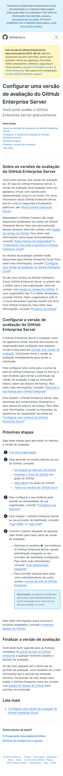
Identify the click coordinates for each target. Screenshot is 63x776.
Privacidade (38, 757)
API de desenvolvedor (17, 762)
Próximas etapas (12, 140)
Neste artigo (9, 123)
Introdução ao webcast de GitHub (35, 469)
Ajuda (18, 760)
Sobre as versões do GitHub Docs (36, 487)
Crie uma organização (22, 452)
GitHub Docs (17, 37)
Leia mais (8, 147)
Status (11, 760)
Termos (27, 757)
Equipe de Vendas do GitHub (37, 289)
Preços (50, 760)
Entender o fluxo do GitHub (31, 474)
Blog (46, 762)
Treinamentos (35, 762)
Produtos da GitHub (43, 309)
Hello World (21, 483)
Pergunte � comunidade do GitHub (25, 736)
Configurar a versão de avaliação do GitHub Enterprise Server (26, 136)
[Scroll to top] (56, 769)
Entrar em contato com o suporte (24, 740)
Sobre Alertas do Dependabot (33, 241)
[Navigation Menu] (56, 37)
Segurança (52, 757)
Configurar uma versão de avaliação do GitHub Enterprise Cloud (31, 267)
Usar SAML (16, 524)
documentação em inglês (25, 19)
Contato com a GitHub (34, 760)
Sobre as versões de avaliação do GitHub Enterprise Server (30, 129)
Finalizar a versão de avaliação (19, 144)
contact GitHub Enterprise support (23, 74)
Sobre (53, 762)
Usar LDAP (35, 524)
